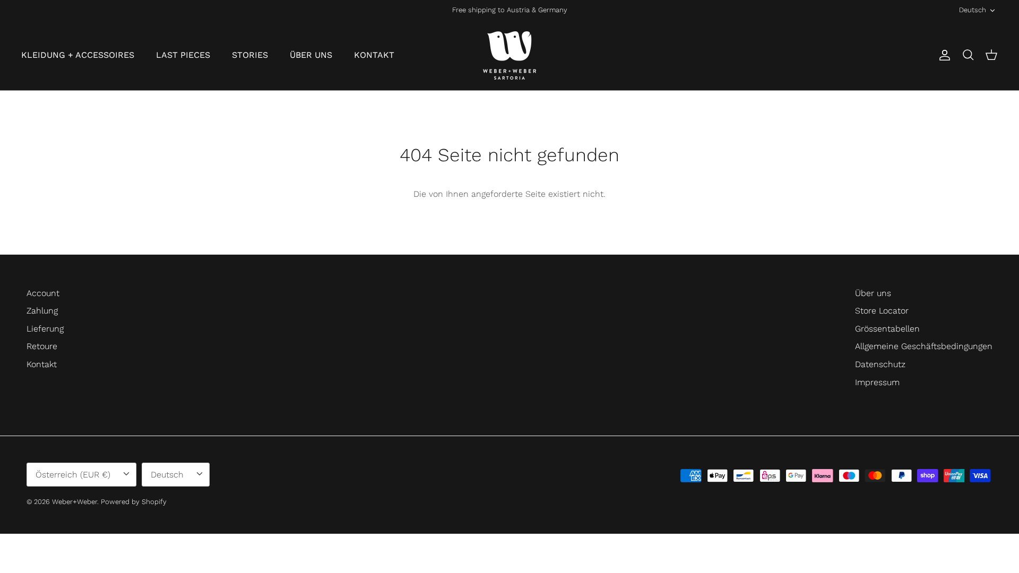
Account (43, 293)
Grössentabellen (887, 329)
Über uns (873, 293)
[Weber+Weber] (509, 55)
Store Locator (882, 311)
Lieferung (45, 329)
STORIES (250, 55)
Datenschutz (880, 364)
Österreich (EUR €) (73, 475)
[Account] (942, 55)
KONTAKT (374, 55)
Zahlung (42, 311)
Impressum (877, 382)
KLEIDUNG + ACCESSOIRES (77, 55)
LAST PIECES (183, 55)
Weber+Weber (74, 502)
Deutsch (972, 10)
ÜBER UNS (311, 55)
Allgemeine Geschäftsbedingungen (923, 346)
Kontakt (42, 364)
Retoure (42, 346)
